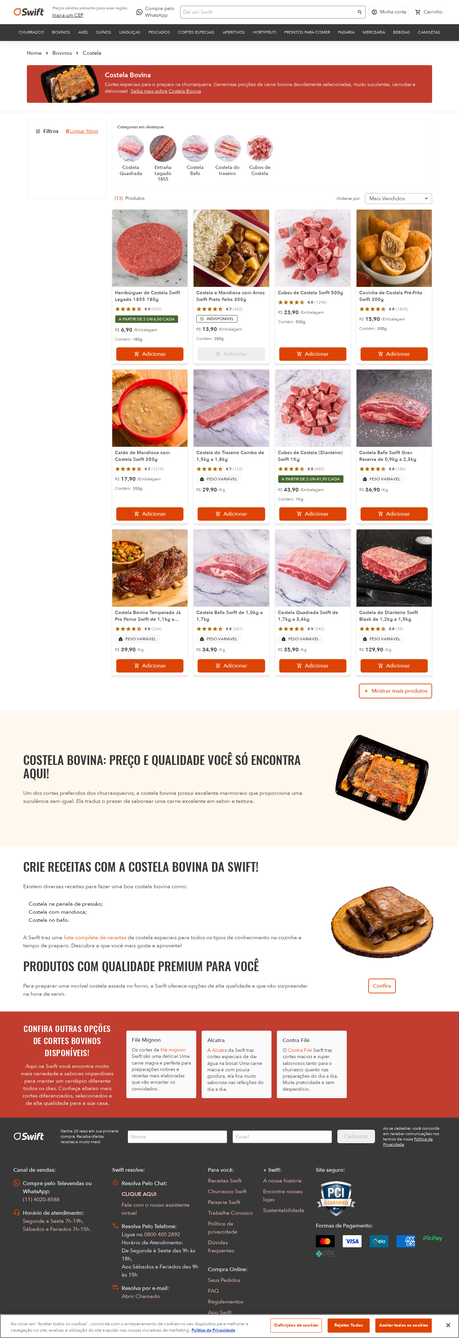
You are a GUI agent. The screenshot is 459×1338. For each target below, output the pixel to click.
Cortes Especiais (196, 32)
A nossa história (282, 1180)
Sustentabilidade (283, 1210)
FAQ (213, 1291)
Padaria (346, 32)
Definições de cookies (296, 1325)
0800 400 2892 (162, 1234)
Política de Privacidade (213, 1331)
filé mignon (173, 1050)
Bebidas (401, 32)
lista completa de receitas (95, 937)
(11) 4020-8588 (41, 1199)
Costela (92, 53)
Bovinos (61, 32)
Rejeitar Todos (348, 1325)
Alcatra (219, 1050)
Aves (83, 32)
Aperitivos (234, 32)
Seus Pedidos (224, 1280)
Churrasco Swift (227, 1191)
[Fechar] (448, 1325)
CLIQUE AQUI (139, 1194)
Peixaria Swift (224, 1202)
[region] (229, 1326)
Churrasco (31, 32)
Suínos (103, 32)
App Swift (220, 1312)
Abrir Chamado (141, 1296)
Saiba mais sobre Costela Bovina (166, 91)
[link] (68, 15)
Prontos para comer (307, 32)
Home (34, 53)
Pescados (159, 32)
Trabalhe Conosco (230, 1213)
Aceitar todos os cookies (403, 1325)
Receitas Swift (225, 1180)
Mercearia (374, 32)
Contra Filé (300, 1050)
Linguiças (129, 32)
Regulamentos (225, 1301)
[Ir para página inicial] (28, 12)
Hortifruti (264, 32)
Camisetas (429, 32)
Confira (382, 986)
